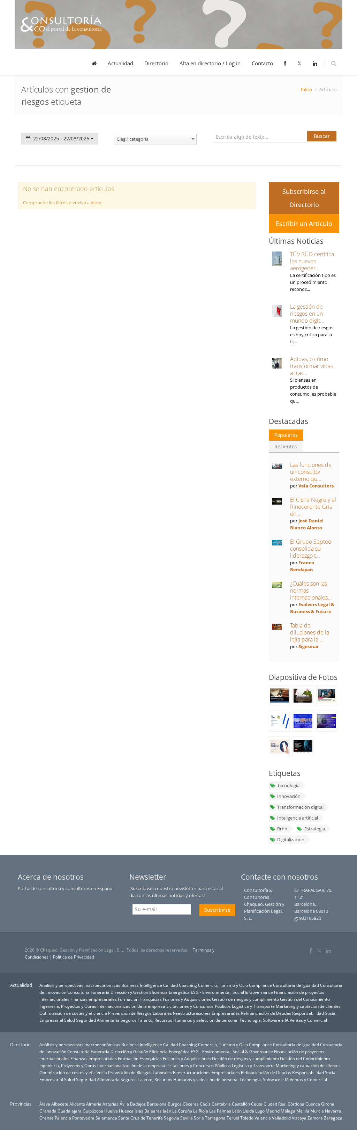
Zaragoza (333, 1118)
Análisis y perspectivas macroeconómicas (79, 985)
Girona (327, 1104)
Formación (128, 999)
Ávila (124, 1104)
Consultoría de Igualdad (296, 985)
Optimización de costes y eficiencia (73, 1013)
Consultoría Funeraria (88, 992)
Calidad (170, 985)
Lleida (248, 1111)
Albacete (59, 1104)
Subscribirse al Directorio (304, 198)
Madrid (273, 1111)
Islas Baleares (148, 1111)
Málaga (288, 1111)
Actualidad (120, 63)
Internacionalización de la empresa (131, 1006)
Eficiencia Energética (169, 992)
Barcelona (157, 1104)
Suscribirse (217, 910)
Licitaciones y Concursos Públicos (198, 1006)
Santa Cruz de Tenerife (140, 1118)
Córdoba (296, 1104)
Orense (46, 1118)
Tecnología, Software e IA (264, 1020)
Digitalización (290, 839)
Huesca (126, 1111)
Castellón (241, 1104)
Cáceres (191, 1104)
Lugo (260, 1111)
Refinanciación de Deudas (266, 1013)
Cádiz (205, 1104)
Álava (44, 1104)
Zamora (315, 1118)
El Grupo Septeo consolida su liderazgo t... (310, 548)
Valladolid (281, 1118)
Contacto (262, 63)
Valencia (263, 1118)
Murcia (317, 1111)
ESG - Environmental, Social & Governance (232, 992)
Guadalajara (70, 1111)
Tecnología (288, 785)
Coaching (188, 985)
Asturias (110, 1104)
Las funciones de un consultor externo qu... (311, 472)
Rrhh (282, 829)
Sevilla (186, 1118)
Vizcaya (299, 1118)
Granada (47, 1111)
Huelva (111, 1111)
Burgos (175, 1104)
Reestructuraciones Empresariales (206, 1013)
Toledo (246, 1118)
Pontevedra (83, 1118)
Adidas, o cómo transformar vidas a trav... (311, 366)
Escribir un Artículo (304, 223)
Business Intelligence (141, 985)
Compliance (260, 985)
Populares (286, 435)
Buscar (322, 136)
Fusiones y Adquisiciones (187, 999)
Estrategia (314, 829)
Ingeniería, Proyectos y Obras (67, 1006)
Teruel (233, 1118)
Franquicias (150, 999)
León (237, 1111)
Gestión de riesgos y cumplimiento (245, 999)
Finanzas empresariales (93, 999)
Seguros (129, 1020)
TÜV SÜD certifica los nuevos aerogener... (312, 261)
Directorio (156, 63)
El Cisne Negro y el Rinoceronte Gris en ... (313, 507)
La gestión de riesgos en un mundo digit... (307, 313)
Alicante (77, 1104)
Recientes (285, 446)
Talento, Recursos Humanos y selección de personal (188, 1020)
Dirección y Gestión (129, 992)
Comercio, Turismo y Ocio (223, 985)
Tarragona (215, 1118)
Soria (199, 1118)
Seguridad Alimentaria (98, 1020)
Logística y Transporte (253, 1006)
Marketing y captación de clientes (308, 1006)
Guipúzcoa (93, 1111)
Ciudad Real (275, 1104)
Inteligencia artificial (297, 818)
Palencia (63, 1118)
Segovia (171, 1118)
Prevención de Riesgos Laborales (140, 1013)
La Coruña (182, 1111)
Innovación (289, 796)
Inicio (306, 89)
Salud (69, 1020)
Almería (93, 1104)
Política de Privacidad (73, 957)
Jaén (167, 1111)
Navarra (333, 1111)
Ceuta (257, 1104)
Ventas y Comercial (308, 1020)
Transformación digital (300, 807)
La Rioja (200, 1111)
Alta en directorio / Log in (210, 63)
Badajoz (138, 1104)
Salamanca (106, 1118)
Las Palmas (220, 1111)
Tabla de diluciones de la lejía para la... (309, 632)
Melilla (302, 1111)
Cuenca (312, 1104)
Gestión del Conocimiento (305, 999)
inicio (96, 202)
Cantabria (221, 1104)
